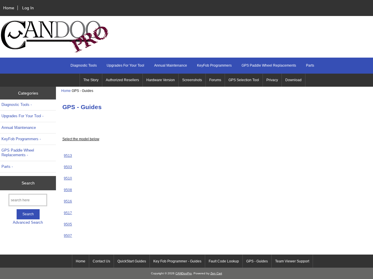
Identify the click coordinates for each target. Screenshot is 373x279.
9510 (68, 178)
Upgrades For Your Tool (125, 65)
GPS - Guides (257, 261)
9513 (68, 155)
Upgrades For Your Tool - (22, 116)
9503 (68, 167)
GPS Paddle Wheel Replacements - (17, 152)
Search (28, 183)
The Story (90, 80)
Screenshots (192, 80)
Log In (28, 8)
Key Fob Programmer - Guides (177, 261)
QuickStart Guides (131, 261)
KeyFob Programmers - (21, 139)
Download (293, 80)
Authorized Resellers (122, 80)
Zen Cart (216, 273)
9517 (68, 213)
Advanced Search (28, 222)
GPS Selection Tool (243, 80)
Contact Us (101, 261)
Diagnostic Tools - (16, 104)
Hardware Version (160, 80)
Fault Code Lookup (224, 261)
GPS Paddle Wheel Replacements (269, 65)
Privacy (272, 80)
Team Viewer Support (292, 261)
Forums (215, 80)
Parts (310, 65)
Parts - (7, 166)
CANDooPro (183, 273)
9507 (68, 235)
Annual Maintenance (170, 65)
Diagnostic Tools (84, 65)
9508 (68, 190)
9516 (68, 201)
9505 (68, 224)
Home (8, 8)
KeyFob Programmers (214, 65)
